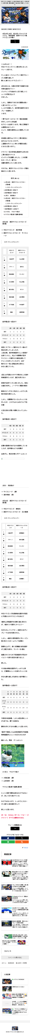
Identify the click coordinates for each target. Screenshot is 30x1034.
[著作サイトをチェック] (8, 838)
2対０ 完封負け (10, 195)
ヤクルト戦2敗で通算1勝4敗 (14, 214)
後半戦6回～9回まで (11, 193)
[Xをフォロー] (22, 838)
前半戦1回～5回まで (11, 190)
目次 (12, 178)
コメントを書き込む (15, 957)
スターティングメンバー (14, 187)
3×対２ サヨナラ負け (12, 212)
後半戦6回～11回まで (12, 209)
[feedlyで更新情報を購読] (8, 841)
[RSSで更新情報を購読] (22, 841)
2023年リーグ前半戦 (7, 29)
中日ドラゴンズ (17, 29)
